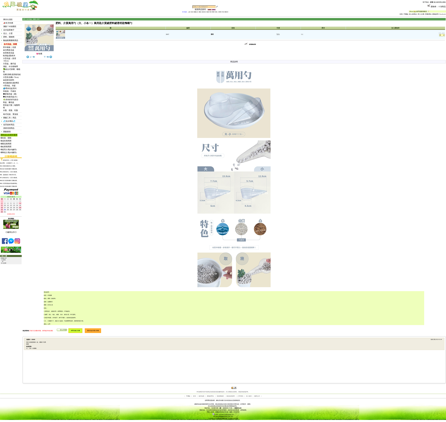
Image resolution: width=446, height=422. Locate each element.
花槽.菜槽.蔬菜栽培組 (12, 74)
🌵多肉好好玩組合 (10, 100)
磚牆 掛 (226, 12)
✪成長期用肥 (6, 141)
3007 (38, 19)
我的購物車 (220, 396)
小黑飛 (219, 12)
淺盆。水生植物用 (10, 66)
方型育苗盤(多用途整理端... (10, 183)
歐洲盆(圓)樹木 (9, 56)
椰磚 (213, 12)
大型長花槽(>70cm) (11, 77)
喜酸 (200, 12)
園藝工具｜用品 (9, 118)
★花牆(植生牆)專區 (11, 83)
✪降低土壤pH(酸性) (9, 152)
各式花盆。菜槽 (10, 44)
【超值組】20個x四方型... (9, 174)
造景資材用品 (8, 125)
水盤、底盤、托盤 (10, 110)
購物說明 (435, 14)
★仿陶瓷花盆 (8, 50)
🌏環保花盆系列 (9, 88)
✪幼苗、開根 (6, 138)
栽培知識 (201, 396)
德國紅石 (195, 12)
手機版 (406, 14)
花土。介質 (8, 33)
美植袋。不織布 (9, 91)
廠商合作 (257, 396)
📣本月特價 (8, 23)
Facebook (442, 14)
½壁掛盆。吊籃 (9, 86)
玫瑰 (216, 12)
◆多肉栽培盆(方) (10, 97)
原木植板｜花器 (9, 47)
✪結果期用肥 (6, 147)
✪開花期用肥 (6, 144)
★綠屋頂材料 (8, 80)
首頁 (401, 14)
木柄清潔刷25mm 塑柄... (9, 166)
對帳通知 (428, 14)
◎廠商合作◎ (11, 232)
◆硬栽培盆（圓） (10, 94)
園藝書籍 (7, 132)
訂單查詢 (240, 396)
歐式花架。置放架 (10, 114)
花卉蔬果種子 (8, 30)
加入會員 (249, 396)
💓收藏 (39, 54)
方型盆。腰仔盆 (9, 64)
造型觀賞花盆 (8, 53)
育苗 (210, 12)
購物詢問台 (210, 396)
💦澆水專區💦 (9, 121)
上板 (189, 12)
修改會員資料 (230, 396)
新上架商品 (413, 14)
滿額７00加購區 (9, 26)
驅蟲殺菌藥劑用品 (10, 40)
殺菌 (208, 12)
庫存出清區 (8, 19)
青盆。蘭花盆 (8, 102)
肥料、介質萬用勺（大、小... (10, 163)
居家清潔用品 (8, 128)
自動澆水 (203, 12)
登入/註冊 (421, 14)
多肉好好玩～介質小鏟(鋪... (10, 160)
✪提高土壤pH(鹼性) (9, 150)
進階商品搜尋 (201, 9)
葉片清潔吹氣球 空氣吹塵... (10, 169)
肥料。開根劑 (8, 37)
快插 (192, 12)
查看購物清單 (252, 44)
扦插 (223, 12)
